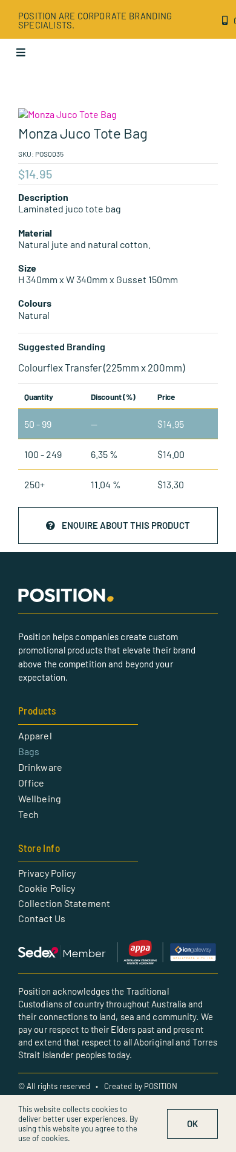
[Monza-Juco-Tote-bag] (118, 114)
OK (192, 1123)
